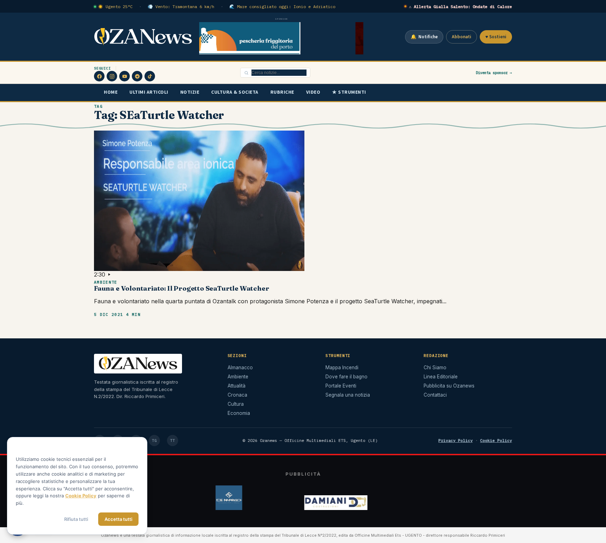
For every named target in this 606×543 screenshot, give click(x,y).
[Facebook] (99, 76)
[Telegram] (137, 76)
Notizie (190, 92)
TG (154, 440)
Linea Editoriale (441, 376)
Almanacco (240, 367)
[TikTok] (149, 76)
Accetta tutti (118, 519)
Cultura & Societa (234, 92)
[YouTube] (124, 76)
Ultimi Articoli (148, 92)
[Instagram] (112, 76)
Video (313, 92)
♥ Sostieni (495, 37)
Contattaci (435, 395)
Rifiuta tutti (76, 519)
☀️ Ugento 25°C (115, 6)
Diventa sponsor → (494, 72)
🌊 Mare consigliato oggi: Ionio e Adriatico (282, 6)
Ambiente (105, 282)
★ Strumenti (349, 92)
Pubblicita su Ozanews (449, 386)
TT (172, 440)
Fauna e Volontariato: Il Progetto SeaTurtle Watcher (181, 288)
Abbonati (461, 37)
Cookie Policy (496, 440)
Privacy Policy (455, 440)
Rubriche (282, 92)
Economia (239, 413)
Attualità (236, 386)
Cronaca (237, 395)
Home (110, 92)
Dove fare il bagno (346, 376)
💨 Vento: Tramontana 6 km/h (181, 6)
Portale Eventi (340, 386)
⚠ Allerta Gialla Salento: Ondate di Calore (460, 6)
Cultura (236, 404)
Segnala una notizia (347, 395)
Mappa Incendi (341, 367)
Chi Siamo (435, 367)
